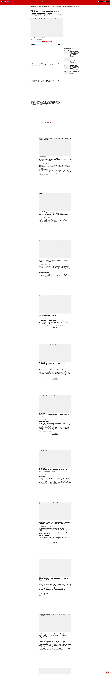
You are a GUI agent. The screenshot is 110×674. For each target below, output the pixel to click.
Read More (55, 176)
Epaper (108, 672)
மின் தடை (47, 587)
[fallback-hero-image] (67, 52)
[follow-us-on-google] (62, 44)
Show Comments (46, 122)
